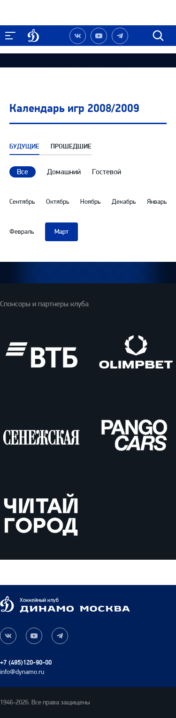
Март (61, 232)
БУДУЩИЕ (24, 146)
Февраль (21, 232)
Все (22, 171)
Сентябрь (22, 202)
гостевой (106, 171)
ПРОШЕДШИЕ (71, 146)
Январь (157, 202)
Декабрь (124, 202)
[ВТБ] (41, 355)
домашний (64, 171)
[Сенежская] (41, 434)
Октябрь (57, 202)
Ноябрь (90, 202)
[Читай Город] (41, 514)
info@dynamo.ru (22, 672)
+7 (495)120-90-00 (26, 662)
